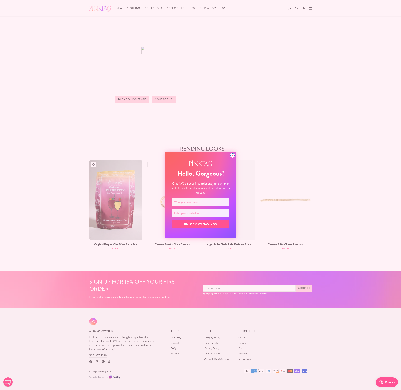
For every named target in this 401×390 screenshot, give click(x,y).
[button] (8, 382)
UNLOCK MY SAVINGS (200, 224)
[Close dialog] (232, 155)
